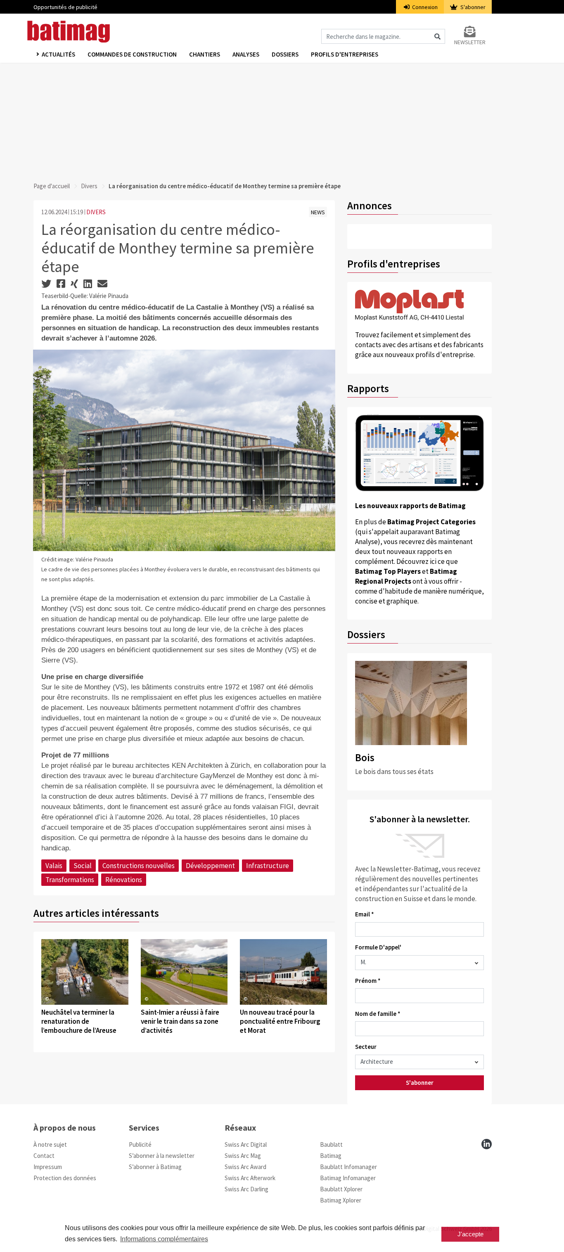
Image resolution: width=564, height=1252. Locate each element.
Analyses (245, 54)
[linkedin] (486, 1144)
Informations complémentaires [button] (164, 1239)
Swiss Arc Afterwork (250, 1178)
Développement (210, 865)
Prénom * (368, 981)
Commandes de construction (132, 54)
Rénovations (123, 879)
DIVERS (96, 212)
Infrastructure (267, 865)
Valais (53, 865)
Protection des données (64, 1178)
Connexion (424, 7)
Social (82, 865)
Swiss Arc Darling (246, 1189)
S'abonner (472, 7)
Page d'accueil (51, 186)
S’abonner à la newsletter (161, 1156)
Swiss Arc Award (245, 1167)
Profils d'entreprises (344, 54)
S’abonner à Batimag (155, 1167)
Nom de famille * (377, 1014)
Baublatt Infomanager (348, 1167)
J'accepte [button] (470, 1234)
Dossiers (285, 54)
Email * (364, 914)
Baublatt (331, 1144)
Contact (44, 1156)
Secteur (366, 1047)
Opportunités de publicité (65, 7)
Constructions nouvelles (138, 865)
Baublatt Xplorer (341, 1189)
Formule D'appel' (378, 947)
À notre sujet (50, 1144)
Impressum (47, 1167)
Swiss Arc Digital (246, 1144)
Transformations (69, 879)
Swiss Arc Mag (243, 1156)
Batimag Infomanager (348, 1178)
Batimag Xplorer (340, 1200)
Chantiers (204, 54)
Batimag (330, 1156)
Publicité (140, 1144)
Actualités (58, 54)
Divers (89, 186)
